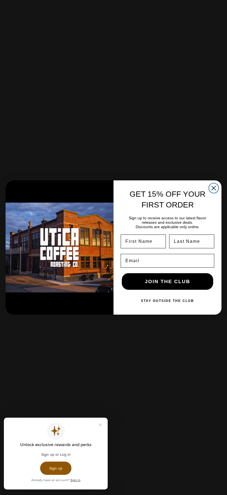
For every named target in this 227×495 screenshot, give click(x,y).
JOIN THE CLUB (167, 281)
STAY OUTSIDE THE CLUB (167, 301)
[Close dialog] (214, 188)
